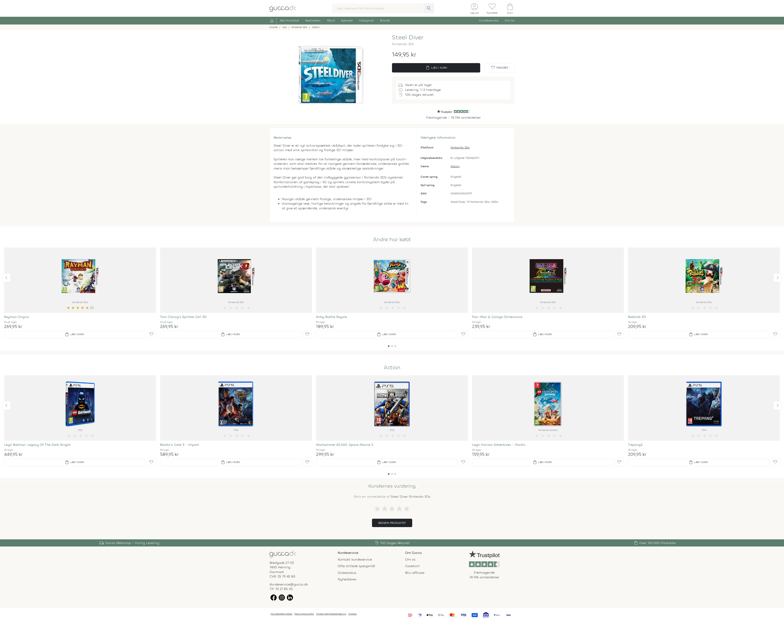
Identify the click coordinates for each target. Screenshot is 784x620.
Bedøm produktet (392, 523)
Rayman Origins (16, 317)
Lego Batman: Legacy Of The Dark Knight (37, 445)
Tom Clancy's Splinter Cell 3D (183, 317)
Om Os (509, 20)
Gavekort (412, 566)
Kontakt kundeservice (355, 559)
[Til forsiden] (283, 8)
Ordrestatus (347, 573)
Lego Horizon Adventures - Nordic (499, 445)
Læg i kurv (436, 68)
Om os (410, 559)
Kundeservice (488, 20)
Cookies (352, 614)
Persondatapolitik (304, 614)
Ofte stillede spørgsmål (356, 566)
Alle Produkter (289, 20)
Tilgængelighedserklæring (331, 614)
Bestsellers (313, 20)
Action (455, 166)
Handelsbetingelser (281, 614)
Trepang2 (635, 445)
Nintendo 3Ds (460, 147)
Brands (385, 20)
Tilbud (331, 20)
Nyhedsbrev (347, 579)
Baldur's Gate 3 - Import (179, 445)
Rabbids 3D (637, 317)
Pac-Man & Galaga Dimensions (497, 317)
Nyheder (347, 20)
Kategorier (366, 20)
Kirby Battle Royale (331, 317)
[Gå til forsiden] (283, 554)
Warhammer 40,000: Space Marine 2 (344, 445)
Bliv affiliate (414, 573)
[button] (6, 277)
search (429, 8)
